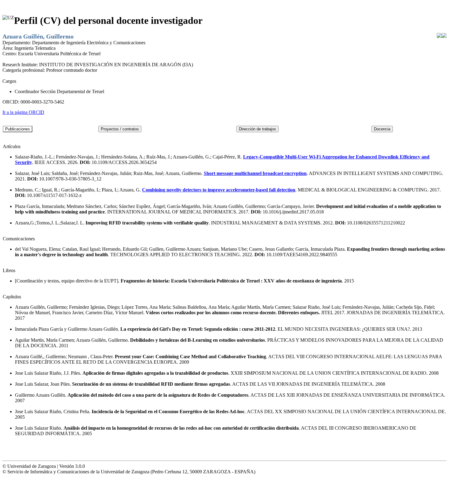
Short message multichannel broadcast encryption (255, 173)
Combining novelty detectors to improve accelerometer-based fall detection (218, 189)
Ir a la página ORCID (23, 112)
